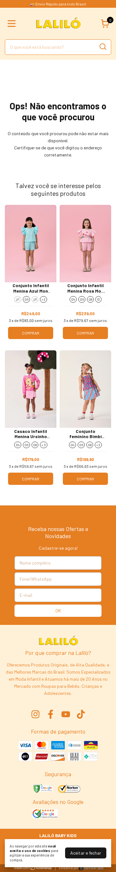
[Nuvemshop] (33, 868)
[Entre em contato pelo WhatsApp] (91, 868)
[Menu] (13, 23)
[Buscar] (102, 47)
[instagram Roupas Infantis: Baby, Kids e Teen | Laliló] (35, 714)
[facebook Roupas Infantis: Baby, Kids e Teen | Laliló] (51, 714)
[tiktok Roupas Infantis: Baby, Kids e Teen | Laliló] (81, 714)
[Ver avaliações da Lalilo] (45, 814)
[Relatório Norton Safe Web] (69, 789)
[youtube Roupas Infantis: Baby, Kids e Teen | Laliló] (66, 714)
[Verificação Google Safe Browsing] (43, 789)
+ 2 (43, 299)
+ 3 (44, 445)
